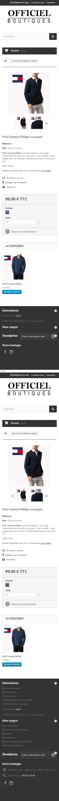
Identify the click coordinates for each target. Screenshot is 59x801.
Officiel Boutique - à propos (15, 704)
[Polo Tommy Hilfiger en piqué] (29, 93)
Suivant (46, 123)
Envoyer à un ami (15, 178)
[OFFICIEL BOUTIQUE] (29, 16)
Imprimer (11, 187)
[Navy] (7, 212)
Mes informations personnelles (16, 741)
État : (4, 148)
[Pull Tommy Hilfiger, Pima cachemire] (15, 266)
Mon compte (10, 327)
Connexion (50, 2)
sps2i (18, 316)
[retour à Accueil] (5, 61)
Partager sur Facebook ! (16, 182)
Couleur (9, 208)
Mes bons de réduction (13, 745)
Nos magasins (9, 692)
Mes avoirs (7, 734)
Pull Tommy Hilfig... (12, 284)
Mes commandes (10, 726)
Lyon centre (46, 171)
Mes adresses (8, 738)
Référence (6, 144)
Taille (8, 218)
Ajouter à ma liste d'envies (23, 232)
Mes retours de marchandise (15, 730)
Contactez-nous (37, 2)
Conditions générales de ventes (17, 700)
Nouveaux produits (11, 688)
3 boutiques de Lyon (19, 2)
